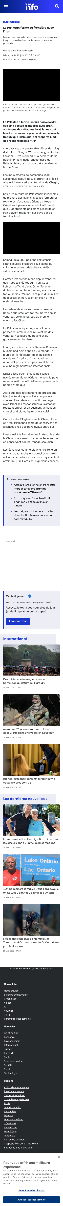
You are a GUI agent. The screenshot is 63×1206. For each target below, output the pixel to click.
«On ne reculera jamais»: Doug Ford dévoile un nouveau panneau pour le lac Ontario (31, 891)
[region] (31, 1179)
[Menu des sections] (6, 6)
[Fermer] (59, 1157)
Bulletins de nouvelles (16, 994)
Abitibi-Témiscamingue (16, 1087)
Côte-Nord (10, 1123)
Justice (8, 1049)
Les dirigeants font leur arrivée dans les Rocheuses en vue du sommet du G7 (33, 515)
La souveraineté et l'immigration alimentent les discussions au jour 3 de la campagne (31, 841)
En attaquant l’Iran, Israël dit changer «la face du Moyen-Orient (32, 502)
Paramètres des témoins (17, 1018)
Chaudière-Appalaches (16, 1099)
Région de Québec (14, 1139)
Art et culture (11, 1032)
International (11, 22)
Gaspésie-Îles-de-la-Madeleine (21, 1143)
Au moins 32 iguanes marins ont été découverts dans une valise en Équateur (28, 731)
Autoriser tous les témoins (31, 1199)
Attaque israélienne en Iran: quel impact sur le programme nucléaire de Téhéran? (34, 489)
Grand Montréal (12, 1107)
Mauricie (8, 1115)
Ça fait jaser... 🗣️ (19, 596)
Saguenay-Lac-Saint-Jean (18, 1147)
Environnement (12, 1041)
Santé (7, 1057)
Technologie (10, 1073)
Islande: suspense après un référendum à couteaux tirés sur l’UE (29, 781)
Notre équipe (11, 990)
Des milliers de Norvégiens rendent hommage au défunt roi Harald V (25, 681)
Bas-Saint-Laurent (14, 1091)
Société (8, 1065)
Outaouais (9, 1135)
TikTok (7, 1014)
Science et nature (13, 1061)
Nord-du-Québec (13, 1119)
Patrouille (9, 1053)
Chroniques (10, 998)
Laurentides (10, 1127)
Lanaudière (10, 1111)
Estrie (7, 1103)
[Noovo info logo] (31, 7)
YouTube (8, 1010)
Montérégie (10, 1131)
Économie (9, 1037)
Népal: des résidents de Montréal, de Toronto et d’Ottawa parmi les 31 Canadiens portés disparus (31, 943)
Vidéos (7, 1002)
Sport (7, 1069)
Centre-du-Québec (14, 1095)
